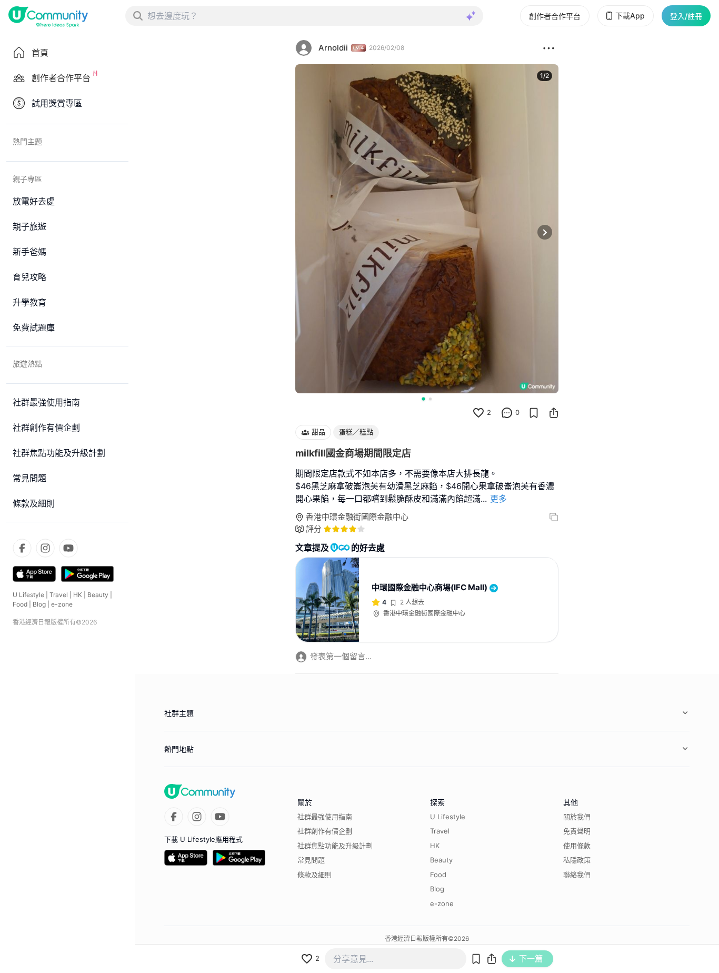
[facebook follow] (22, 548)
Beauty (97, 595)
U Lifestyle (28, 595)
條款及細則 (314, 874)
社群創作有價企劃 (324, 831)
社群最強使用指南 (324, 816)
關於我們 (577, 816)
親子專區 (27, 178)
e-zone (62, 604)
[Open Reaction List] (549, 47)
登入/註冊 (686, 16)
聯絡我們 (577, 874)
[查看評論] (507, 412)
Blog (39, 604)
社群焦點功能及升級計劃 (335, 845)
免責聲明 (577, 831)
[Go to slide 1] (423, 398)
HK (77, 595)
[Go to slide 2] (430, 399)
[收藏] (533, 412)
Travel (58, 595)
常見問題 (311, 860)
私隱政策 (577, 860)
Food (20, 604)
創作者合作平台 (555, 16)
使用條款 (577, 845)
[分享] (553, 412)
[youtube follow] (68, 548)
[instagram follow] (45, 548)
